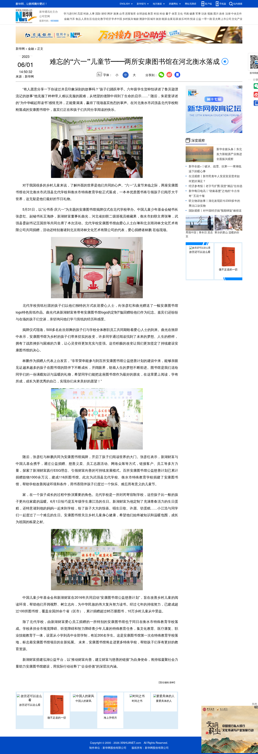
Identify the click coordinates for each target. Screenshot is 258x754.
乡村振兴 (128, 19)
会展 (170, 19)
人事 (92, 13)
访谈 (204, 13)
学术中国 (116, 19)
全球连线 (142, 13)
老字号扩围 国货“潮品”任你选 (224, 186)
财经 (104, 13)
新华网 (20, 48)
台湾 (121, 13)
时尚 (187, 19)
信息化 (96, 19)
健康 (192, 13)
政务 (222, 13)
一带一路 (207, 19)
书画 (186, 13)
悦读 (192, 19)
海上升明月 (110, 717)
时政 (86, 13)
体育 (174, 13)
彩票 (175, 19)
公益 (198, 19)
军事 (198, 13)
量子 (168, 13)
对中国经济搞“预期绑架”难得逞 (222, 210)
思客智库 (130, 13)
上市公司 (226, 19)
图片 (216, 13)
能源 (164, 19)
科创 (162, 13)
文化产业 (237, 19)
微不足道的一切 (56, 717)
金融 (66, 19)
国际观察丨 (196, 210)
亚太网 (216, 19)
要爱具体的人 (164, 701)
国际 (98, 13)
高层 (80, 13)
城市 (152, 19)
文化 (180, 13)
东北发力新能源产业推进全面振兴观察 (229, 154)
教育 (150, 13)
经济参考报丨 (197, 186)
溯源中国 (144, 19)
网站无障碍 (190, 3)
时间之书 (137, 701)
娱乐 (181, 19)
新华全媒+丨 (197, 166)
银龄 (136, 19)
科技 (156, 13)
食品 (78, 19)
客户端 (208, 3)
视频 (210, 13)
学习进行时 (70, 13)
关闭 (254, 704)
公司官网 (44, 16)
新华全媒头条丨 (226, 149)
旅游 (158, 19)
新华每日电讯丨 (199, 190)
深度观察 (198, 140)
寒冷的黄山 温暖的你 (227, 232)
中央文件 (236, 13)
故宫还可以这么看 (29, 705)
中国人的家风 (83, 701)
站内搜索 (237, 3)
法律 (228, 13)
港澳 (116, 13)
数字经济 (105, 19)
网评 (110, 13)
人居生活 (86, 19)
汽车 (72, 19)
